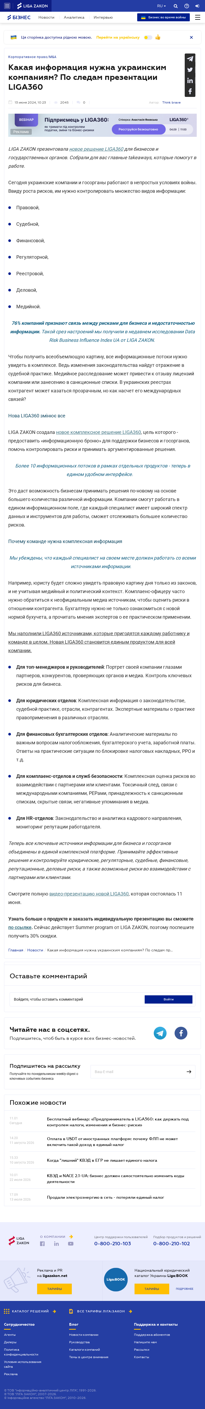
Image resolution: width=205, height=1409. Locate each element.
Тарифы (54, 1289)
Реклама (11, 1374)
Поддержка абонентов (152, 1335)
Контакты (141, 1357)
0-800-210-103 (112, 1243)
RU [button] (160, 6)
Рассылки (141, 1350)
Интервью (103, 17)
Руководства (79, 1342)
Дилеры (10, 1342)
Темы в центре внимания (88, 1357)
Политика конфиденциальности (21, 1352)
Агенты (10, 1335)
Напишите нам (145, 1342)
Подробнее (184, 1288)
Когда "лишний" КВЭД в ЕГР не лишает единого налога (102, 1160)
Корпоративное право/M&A (32, 57)
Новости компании (83, 1335)
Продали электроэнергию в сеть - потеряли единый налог (105, 1197)
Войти (169, 999)
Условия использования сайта (22, 1364)
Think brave (171, 102)
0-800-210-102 (171, 1243)
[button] (7, 6)
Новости (46, 17)
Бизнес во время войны (167, 17)
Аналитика (74, 17)
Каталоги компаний (84, 1350)
